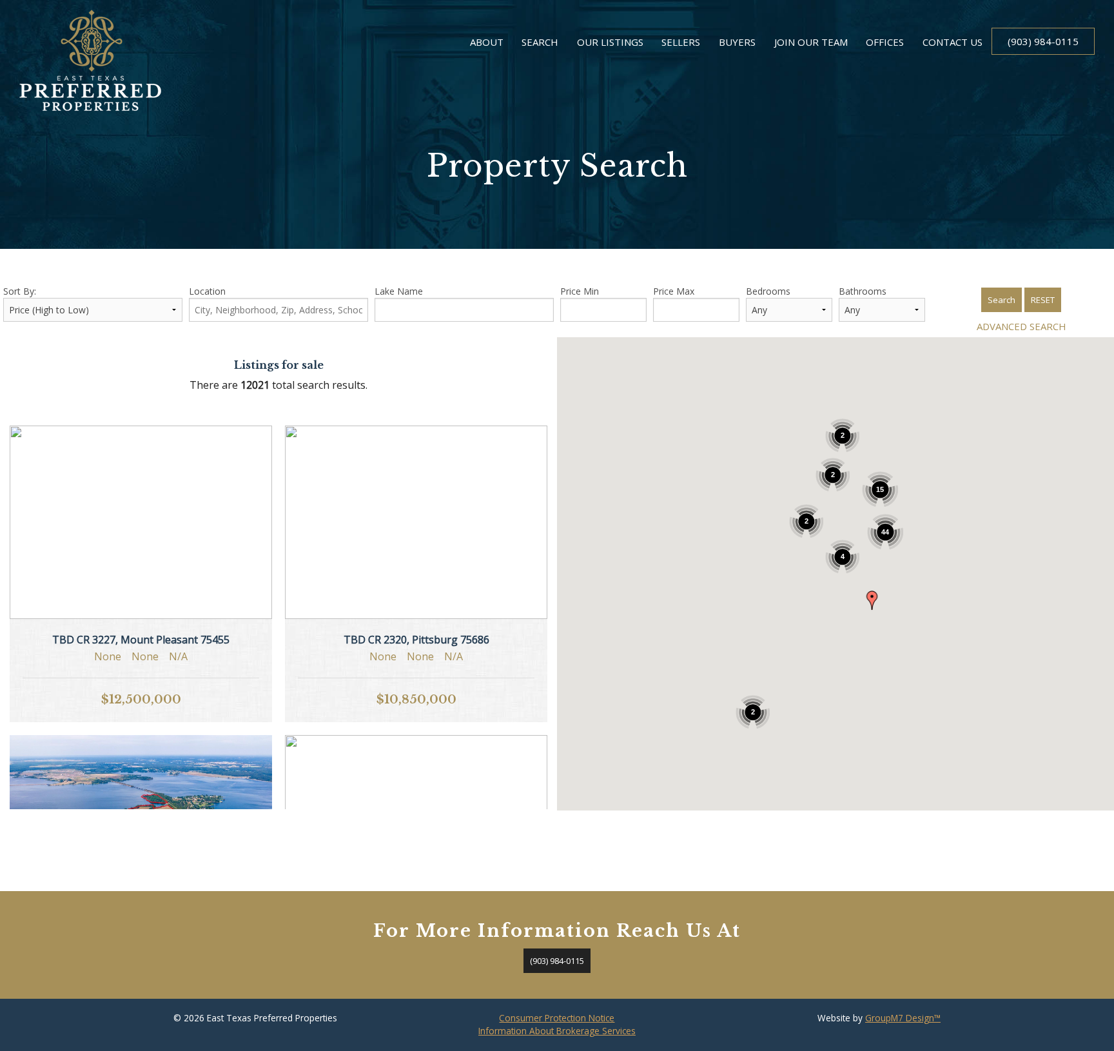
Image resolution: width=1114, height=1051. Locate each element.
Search (540, 41)
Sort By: (19, 291)
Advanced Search (1021, 326)
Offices (885, 41)
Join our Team (811, 41)
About (486, 41)
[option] (141, 522)
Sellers (680, 41)
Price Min (579, 291)
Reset (1043, 300)
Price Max (673, 291)
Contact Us (952, 41)
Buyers (737, 41)
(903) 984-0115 (1043, 41)
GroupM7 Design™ (903, 1018)
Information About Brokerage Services (557, 1031)
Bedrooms (768, 291)
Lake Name (399, 291)
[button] (872, 600)
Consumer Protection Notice (556, 1018)
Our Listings (610, 41)
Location (207, 291)
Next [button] (248, 516)
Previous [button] (34, 516)
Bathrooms (862, 291)
